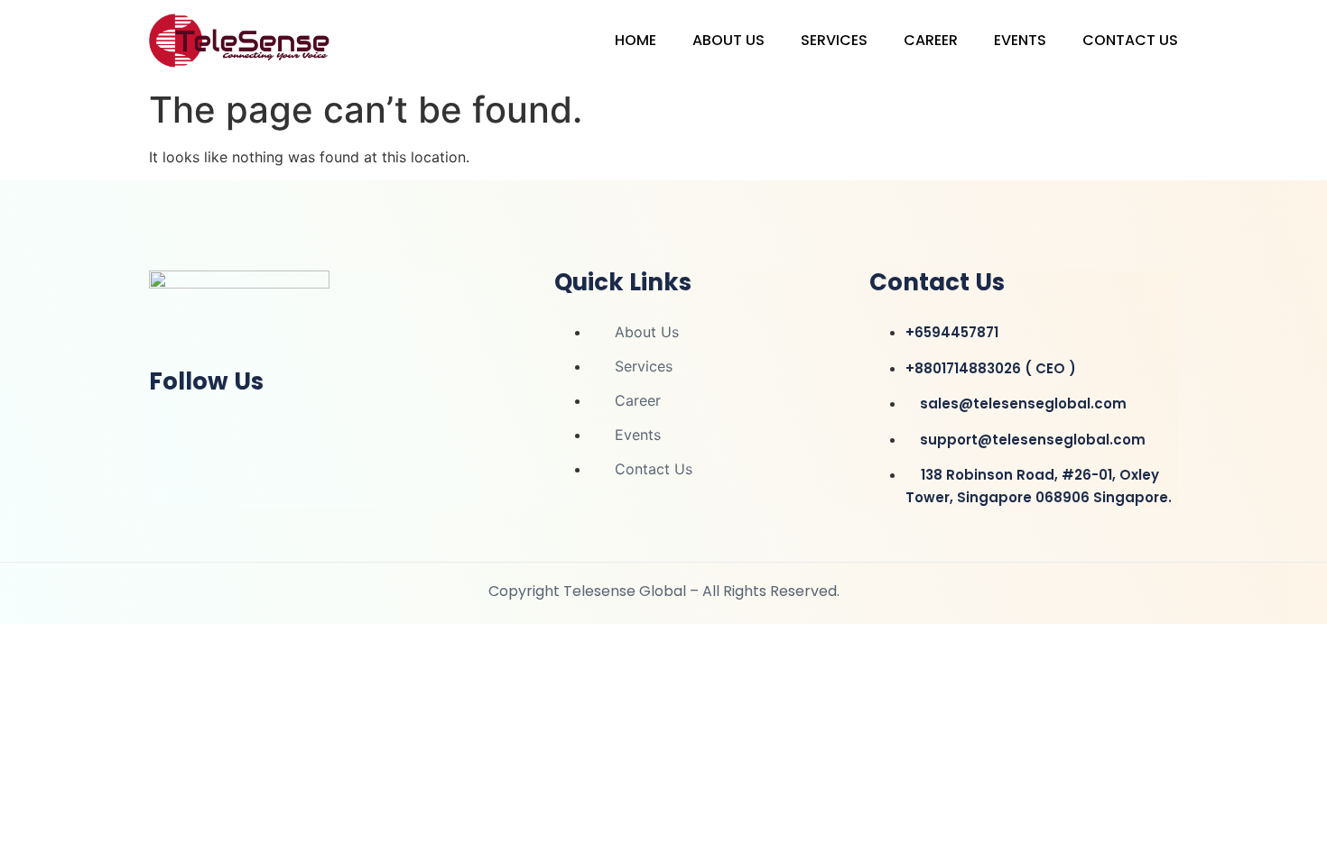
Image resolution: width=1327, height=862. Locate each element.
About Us (728, 40)
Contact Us (1130, 40)
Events (1020, 40)
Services (834, 40)
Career (931, 40)
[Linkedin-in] (171, 429)
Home (635, 40)
